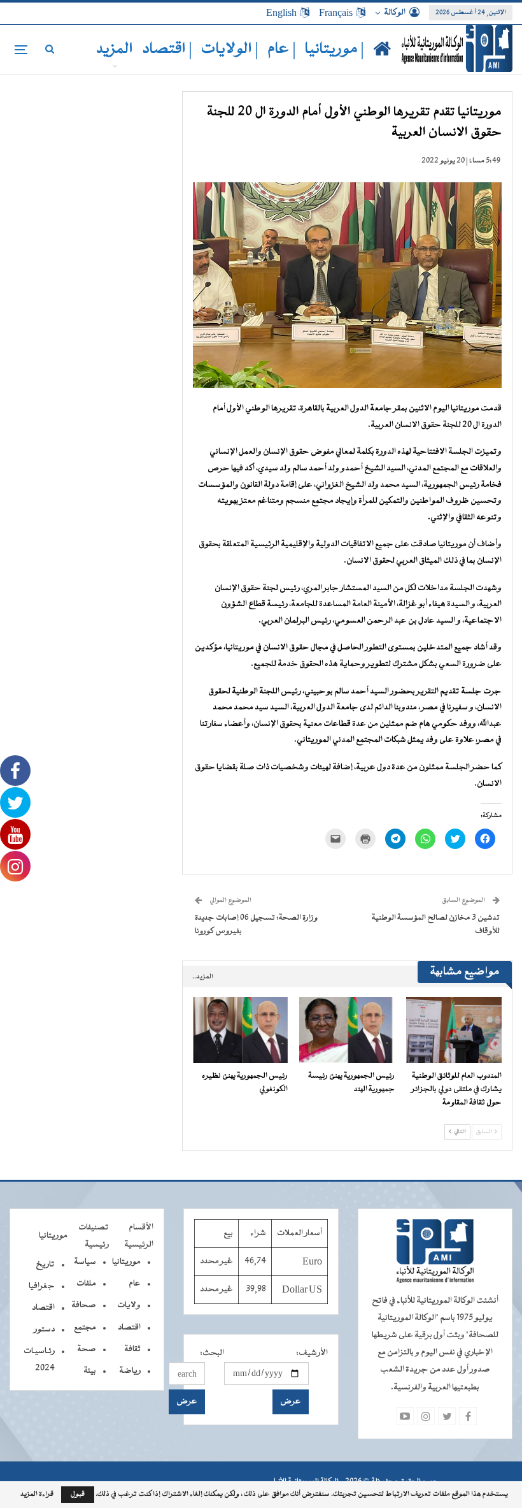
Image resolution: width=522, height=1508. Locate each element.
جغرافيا (42, 1286)
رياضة (130, 1371)
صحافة (83, 1305)
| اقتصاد (167, 49)
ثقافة (132, 1349)
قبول (78, 1494)
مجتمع (85, 1328)
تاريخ (45, 1264)
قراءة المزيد (36, 1494)
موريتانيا (126, 1262)
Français (336, 13)
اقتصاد (129, 1328)
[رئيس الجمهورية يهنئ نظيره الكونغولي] (240, 1030)
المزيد (114, 49)
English (281, 13)
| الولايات (229, 49)
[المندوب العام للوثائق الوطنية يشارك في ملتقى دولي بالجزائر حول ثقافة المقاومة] (454, 1030)
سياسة (85, 1262)
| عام (281, 49)
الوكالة (395, 13)
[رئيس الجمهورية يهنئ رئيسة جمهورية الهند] (347, 1030)
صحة (86, 1349)
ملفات (86, 1284)
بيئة (89, 1371)
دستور (44, 1329)
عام (135, 1284)
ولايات (129, 1305)
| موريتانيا (334, 49)
